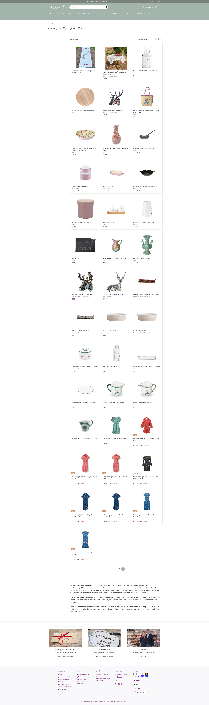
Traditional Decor (143, 13)
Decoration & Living (83, 13)
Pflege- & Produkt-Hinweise (83, 682)
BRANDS (51, 18)
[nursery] (143, 638)
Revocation (62, 689)
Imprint (60, 682)
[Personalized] (104, 638)
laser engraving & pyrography (104, 656)
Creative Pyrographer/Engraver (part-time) (103, 678)
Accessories (114, 13)
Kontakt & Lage (82, 679)
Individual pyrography (84, 674)
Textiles (100, 13)
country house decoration (65, 656)
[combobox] (88, 7)
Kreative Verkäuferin (102, 674)
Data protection (63, 684)
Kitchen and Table (63, 13)
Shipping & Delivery (64, 679)
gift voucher (81, 677)
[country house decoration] (65, 638)
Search (60, 674)
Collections (55, 24)
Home (50, 13)
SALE (60, 18)
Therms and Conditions (65, 687)
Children (127, 13)
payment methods (64, 677)
